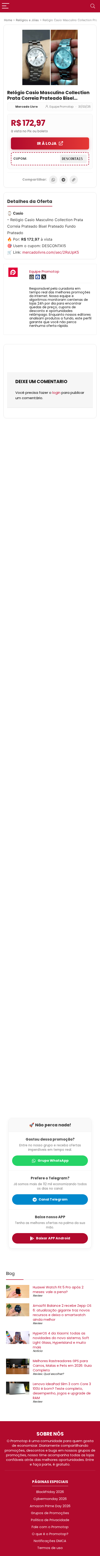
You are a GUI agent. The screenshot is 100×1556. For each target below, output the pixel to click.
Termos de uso (50, 1548)
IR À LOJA (47, 143)
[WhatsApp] (53, 180)
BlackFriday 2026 (50, 1492)
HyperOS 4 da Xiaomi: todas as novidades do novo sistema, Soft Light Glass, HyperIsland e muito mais (61, 1340)
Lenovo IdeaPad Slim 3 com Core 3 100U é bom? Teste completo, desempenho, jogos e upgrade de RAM (62, 1391)
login (56, 392)
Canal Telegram (53, 1199)
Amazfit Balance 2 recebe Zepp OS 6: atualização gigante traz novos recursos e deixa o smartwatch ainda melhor (62, 1312)
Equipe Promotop (61, 107)
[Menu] (5, 6)
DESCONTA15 (73, 159)
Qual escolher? (53, 1374)
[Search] (92, 6)
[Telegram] (63, 180)
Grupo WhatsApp (53, 1160)
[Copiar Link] (74, 180)
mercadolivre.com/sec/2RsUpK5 (50, 252)
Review (37, 1295)
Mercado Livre (26, 107)
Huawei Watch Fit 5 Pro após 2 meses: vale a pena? (58, 1289)
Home (8, 20)
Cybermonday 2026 (50, 1498)
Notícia (37, 1351)
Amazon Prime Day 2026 (50, 1506)
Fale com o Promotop (50, 1527)
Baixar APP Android (53, 1238)
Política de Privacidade (50, 1520)
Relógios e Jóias (27, 20)
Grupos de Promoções (50, 1513)
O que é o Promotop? (50, 1534)
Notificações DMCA (50, 1541)
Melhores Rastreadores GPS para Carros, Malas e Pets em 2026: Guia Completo (62, 1366)
